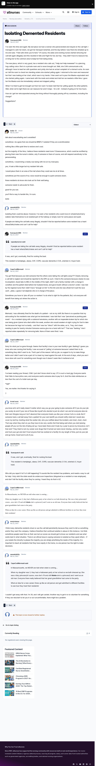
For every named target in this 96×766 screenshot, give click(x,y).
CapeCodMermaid (16, 269)
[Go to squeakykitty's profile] (7, 208)
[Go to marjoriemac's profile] (7, 522)
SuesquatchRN (15, 40)
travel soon (14, 401)
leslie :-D (13, 131)
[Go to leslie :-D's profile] (7, 132)
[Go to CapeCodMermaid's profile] (7, 270)
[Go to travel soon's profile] (7, 402)
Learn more (4, 4)
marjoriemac (14, 521)
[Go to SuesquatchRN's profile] (7, 41)
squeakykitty (15, 207)
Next (10, 124)
